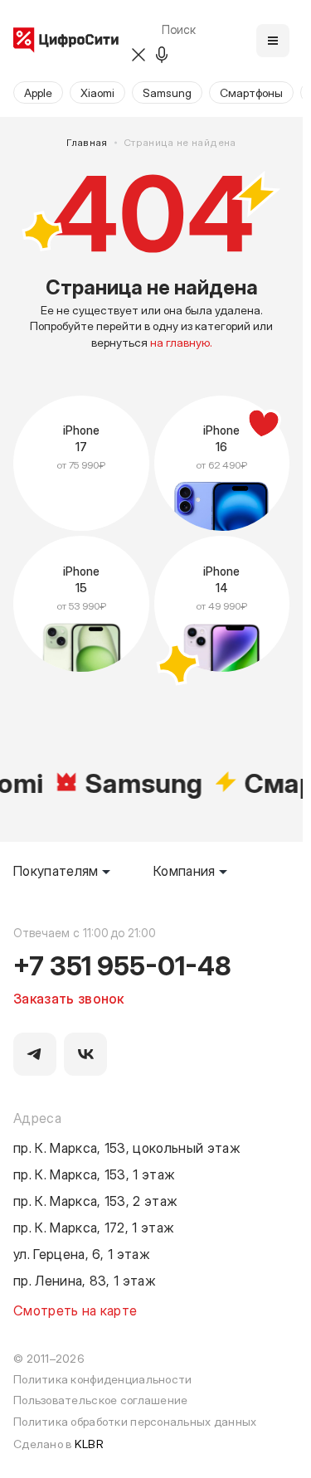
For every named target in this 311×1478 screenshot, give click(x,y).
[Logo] (66, 41)
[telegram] (34, 1054)
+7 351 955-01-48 (122, 965)
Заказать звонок (68, 997)
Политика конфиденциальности (102, 1379)
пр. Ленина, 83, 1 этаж (84, 1279)
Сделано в (58, 1443)
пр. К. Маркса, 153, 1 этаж (94, 1173)
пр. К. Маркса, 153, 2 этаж (95, 1200)
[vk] (85, 1054)
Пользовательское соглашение (100, 1400)
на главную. (181, 342)
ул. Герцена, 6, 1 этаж (81, 1253)
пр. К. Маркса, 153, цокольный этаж (127, 1147)
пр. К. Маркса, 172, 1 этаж (93, 1226)
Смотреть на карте (75, 1309)
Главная (87, 142)
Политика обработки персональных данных (135, 1421)
